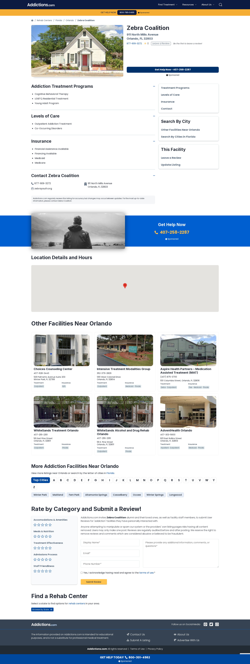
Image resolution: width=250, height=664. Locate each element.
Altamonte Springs (96, 494)
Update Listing (170, 165)
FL (141, 38)
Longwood (175, 494)
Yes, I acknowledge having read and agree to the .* (119, 572)
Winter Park (40, 494)
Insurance (167, 101)
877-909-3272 (134, 43)
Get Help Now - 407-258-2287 (173, 69)
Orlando (70, 20)
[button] (125, 285)
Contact (166, 108)
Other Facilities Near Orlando (180, 130)
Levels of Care (170, 95)
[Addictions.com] (32, 20)
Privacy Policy (155, 649)
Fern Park (74, 494)
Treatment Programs (175, 88)
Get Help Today (125, 657)
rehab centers (77, 603)
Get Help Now (108, 12)
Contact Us (137, 634)
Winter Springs (155, 494)
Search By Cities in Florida (178, 136)
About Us (183, 634)
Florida (59, 20)
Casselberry (120, 494)
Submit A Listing (140, 640)
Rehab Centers (44, 20)
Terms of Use (137, 649)
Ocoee (137, 494)
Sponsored (144, 13)
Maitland (58, 494)
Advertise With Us (188, 640)
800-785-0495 (127, 12)
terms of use (146, 572)
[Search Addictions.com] (220, 4)
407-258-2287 (174, 232)
